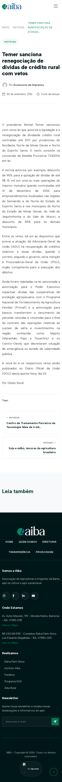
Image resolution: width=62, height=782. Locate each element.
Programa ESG (13, 681)
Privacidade (44, 552)
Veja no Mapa (10, 625)
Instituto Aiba (12, 668)
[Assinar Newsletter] (55, 721)
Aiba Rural (10, 688)
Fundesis (9, 674)
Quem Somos (28, 541)
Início (5, 27)
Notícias (18, 27)
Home (9, 541)
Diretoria (49, 541)
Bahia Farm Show (14, 661)
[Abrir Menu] (56, 6)
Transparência (19, 552)
